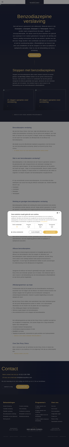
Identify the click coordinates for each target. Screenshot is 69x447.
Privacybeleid (44, 221)
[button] (17, 232)
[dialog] (34, 223)
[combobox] (57, 213)
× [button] (59, 212)
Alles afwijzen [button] (35, 232)
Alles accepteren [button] (50, 232)
